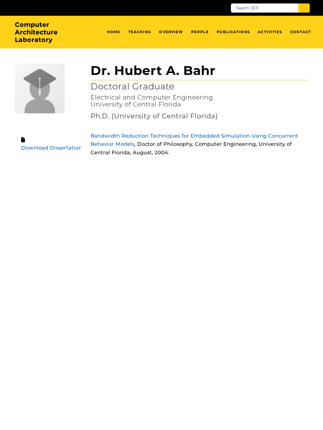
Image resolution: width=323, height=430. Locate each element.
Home (113, 32)
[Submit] (304, 8)
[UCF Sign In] (201, 8)
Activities (270, 32)
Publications (233, 32)
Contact (300, 32)
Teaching (139, 32)
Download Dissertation (51, 148)
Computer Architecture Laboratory (36, 32)
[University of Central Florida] (60, 8)
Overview (171, 32)
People (200, 32)
